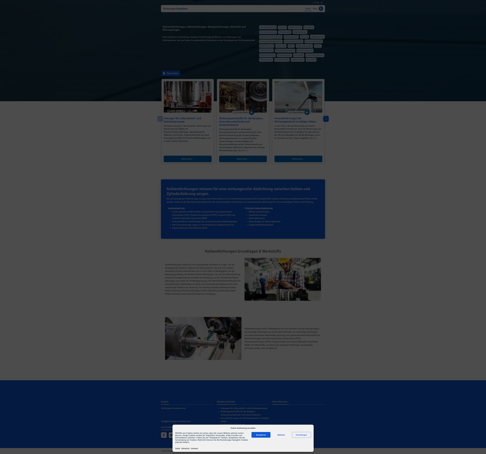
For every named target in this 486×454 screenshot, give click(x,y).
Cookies (177, 448)
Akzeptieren (261, 435)
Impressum (194, 448)
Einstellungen (301, 435)
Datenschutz (185, 448)
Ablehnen (281, 435)
